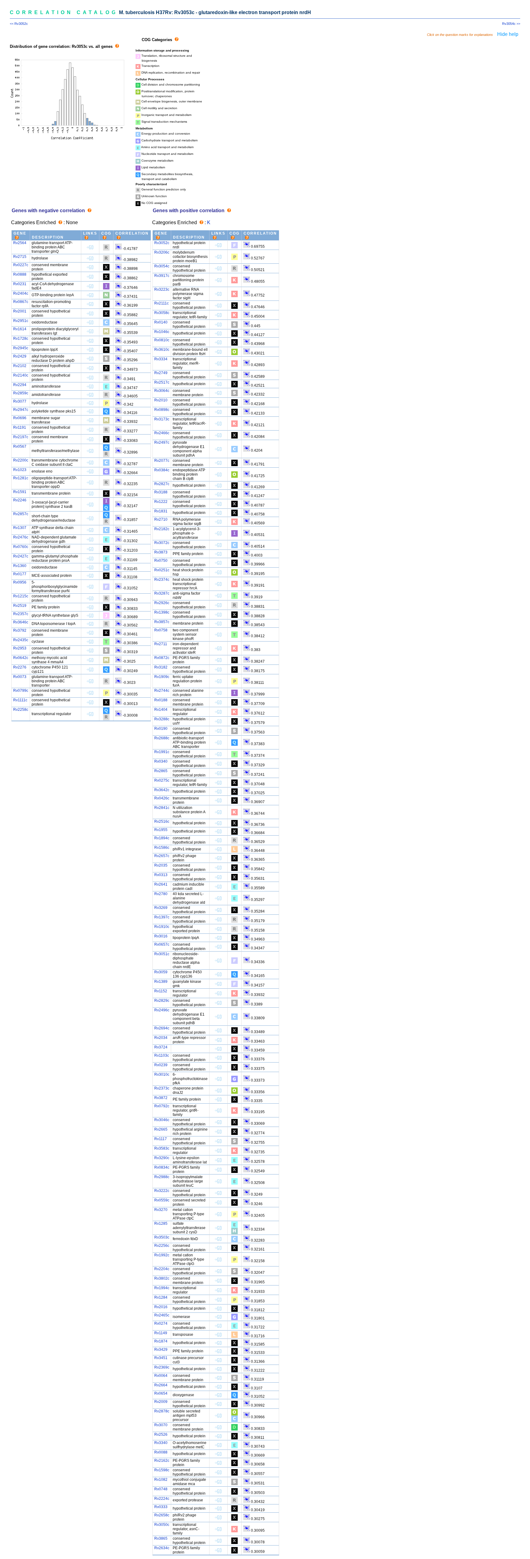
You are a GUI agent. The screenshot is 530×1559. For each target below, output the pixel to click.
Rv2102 (19, 366)
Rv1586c (161, 847)
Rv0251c (161, 570)
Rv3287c (161, 593)
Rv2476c (20, 537)
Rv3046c (161, 1120)
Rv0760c (20, 547)
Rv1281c (20, 478)
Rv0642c (20, 658)
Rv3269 (160, 908)
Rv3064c (161, 391)
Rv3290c (161, 1158)
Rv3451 (160, 1358)
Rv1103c (161, 1055)
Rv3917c (161, 276)
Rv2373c (161, 1088)
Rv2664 (160, 1385)
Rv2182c (161, 529)
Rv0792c (161, 1106)
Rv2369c (161, 1367)
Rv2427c (20, 556)
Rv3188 (160, 492)
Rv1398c (161, 612)
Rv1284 (160, 1297)
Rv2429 (19, 356)
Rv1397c (161, 917)
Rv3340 (160, 1443)
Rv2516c (161, 821)
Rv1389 (160, 981)
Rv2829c (161, 1000)
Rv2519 (19, 605)
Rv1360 (19, 566)
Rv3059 (160, 972)
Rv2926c (161, 603)
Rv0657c (161, 944)
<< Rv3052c (19, 23)
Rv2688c (161, 738)
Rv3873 (160, 552)
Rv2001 (19, 311)
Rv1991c (161, 752)
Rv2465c (161, 1315)
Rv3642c (161, 790)
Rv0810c (161, 340)
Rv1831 (160, 511)
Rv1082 (160, 1479)
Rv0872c (161, 658)
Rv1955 (160, 830)
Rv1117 (160, 1139)
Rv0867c (20, 302)
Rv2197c (20, 437)
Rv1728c (20, 338)
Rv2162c (161, 1460)
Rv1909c (161, 677)
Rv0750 (160, 560)
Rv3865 (160, 1538)
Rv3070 (160, 1425)
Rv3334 (160, 359)
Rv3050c (161, 1525)
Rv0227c (20, 265)
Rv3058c (161, 313)
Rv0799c (20, 690)
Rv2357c (20, 614)
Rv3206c (161, 252)
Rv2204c (161, 1269)
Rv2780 (160, 894)
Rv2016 (160, 1307)
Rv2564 (19, 243)
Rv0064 (160, 1375)
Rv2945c (20, 348)
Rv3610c (161, 349)
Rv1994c (161, 1288)
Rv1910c (161, 927)
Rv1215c (20, 596)
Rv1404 (160, 709)
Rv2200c (20, 460)
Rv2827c (161, 484)
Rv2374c (161, 579)
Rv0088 (160, 1452)
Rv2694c (161, 1028)
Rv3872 (160, 1098)
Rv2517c (161, 382)
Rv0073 (19, 677)
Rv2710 (160, 519)
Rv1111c (20, 700)
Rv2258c (20, 709)
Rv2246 (19, 500)
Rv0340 (160, 761)
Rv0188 (160, 700)
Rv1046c (161, 332)
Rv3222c (161, 1191)
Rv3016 (160, 936)
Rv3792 (19, 630)
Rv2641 (160, 884)
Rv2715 (19, 257)
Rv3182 (160, 667)
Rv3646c (20, 622)
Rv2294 (19, 385)
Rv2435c (20, 640)
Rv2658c (161, 1515)
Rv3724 (160, 1047)
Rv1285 (160, 1223)
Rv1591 (19, 492)
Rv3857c (161, 622)
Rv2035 (160, 865)
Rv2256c (161, 1245)
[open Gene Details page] (90, 247)
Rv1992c (161, 1255)
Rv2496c (161, 1010)
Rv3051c (161, 954)
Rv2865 (160, 771)
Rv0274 (160, 1323)
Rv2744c (161, 690)
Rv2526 (160, 1434)
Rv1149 (160, 1333)
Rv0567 (19, 446)
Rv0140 (160, 322)
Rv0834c (161, 1167)
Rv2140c (20, 375)
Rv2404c (20, 293)
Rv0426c (161, 798)
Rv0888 (19, 274)
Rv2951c (20, 321)
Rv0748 (160, 1489)
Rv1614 (19, 329)
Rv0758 (160, 630)
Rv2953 (19, 648)
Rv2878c (161, 1411)
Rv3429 (160, 1349)
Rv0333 (160, 1507)
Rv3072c (161, 543)
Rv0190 (160, 728)
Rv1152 (160, 991)
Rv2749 (160, 373)
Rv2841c (161, 808)
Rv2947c (20, 410)
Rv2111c (161, 303)
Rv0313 (160, 875)
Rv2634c (161, 1548)
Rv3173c (161, 419)
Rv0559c (161, 1200)
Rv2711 (160, 644)
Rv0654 (160, 1393)
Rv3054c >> (511, 23)
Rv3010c (161, 1074)
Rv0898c (161, 410)
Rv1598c (161, 1470)
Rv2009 (160, 1402)
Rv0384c (161, 470)
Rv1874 (160, 1341)
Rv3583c (161, 1148)
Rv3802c (161, 1278)
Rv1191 (19, 427)
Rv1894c (161, 838)
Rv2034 (160, 1038)
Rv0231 (19, 284)
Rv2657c (161, 856)
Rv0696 (19, 418)
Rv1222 (160, 502)
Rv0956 (19, 582)
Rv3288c (161, 719)
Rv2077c (161, 460)
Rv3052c (161, 243)
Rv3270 (160, 1210)
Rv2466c (161, 433)
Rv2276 (19, 667)
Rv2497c (161, 442)
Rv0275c (161, 780)
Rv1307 (19, 528)
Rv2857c (20, 514)
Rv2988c (161, 1177)
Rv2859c (20, 393)
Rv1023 (19, 470)
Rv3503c (161, 1237)
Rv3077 (19, 401)
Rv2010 (160, 400)
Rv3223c (161, 289)
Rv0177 (19, 574)
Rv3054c (161, 266)
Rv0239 (160, 1065)
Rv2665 (160, 1129)
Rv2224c (161, 1498)
